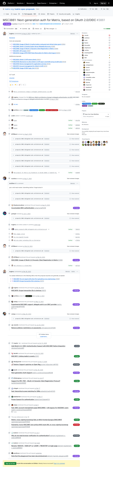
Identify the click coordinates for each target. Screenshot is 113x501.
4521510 (77, 91)
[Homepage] (4, 3)
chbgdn (16, 388)
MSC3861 (16, 104)
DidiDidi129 (17, 396)
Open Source (41, 3)
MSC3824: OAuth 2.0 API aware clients (27, 59)
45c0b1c (77, 234)
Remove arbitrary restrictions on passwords (33, 328)
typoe (15, 120)
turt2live (14, 24)
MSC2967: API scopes (22, 51)
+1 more (107, 116)
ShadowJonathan (19, 205)
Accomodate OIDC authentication (28, 208)
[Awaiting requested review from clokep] (109, 55)
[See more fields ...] (108, 114)
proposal (26, 110)
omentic (16, 325)
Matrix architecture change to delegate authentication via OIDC (33, 91)
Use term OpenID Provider (21, 237)
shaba (15, 405)
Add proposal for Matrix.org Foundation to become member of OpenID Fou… (35, 172)
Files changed (52, 28)
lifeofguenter (17, 361)
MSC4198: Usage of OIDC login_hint (26, 68)
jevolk (15, 370)
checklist (11, 78)
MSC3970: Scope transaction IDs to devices (29, 281)
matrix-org (9, 9)
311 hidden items (44, 334)
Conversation (12, 28)
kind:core (42, 110)
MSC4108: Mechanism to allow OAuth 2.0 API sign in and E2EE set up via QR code (39, 61)
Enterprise (52, 3)
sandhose (17, 453)
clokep (16, 301)
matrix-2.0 (28, 296)
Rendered (12, 37)
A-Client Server (34, 110)
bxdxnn (16, 433)
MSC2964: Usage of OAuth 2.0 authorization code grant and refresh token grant (39, 44)
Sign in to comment (59, 463)
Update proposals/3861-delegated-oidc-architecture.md (31, 229)
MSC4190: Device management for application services (31, 64)
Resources (30, 3)
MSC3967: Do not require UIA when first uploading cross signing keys (37, 279)
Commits (27, 28)
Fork (94, 9)
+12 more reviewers (87, 60)
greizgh (13, 213)
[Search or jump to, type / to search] (90, 3)
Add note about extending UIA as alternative (27, 240)
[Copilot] (12, 343)
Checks (39, 28)
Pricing (62, 3)
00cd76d (77, 120)
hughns (11, 33)
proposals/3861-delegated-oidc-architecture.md (29, 138)
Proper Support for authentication (30, 399)
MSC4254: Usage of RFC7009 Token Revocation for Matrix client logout (36, 53)
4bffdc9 (77, 265)
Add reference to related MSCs (23, 265)
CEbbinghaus (18, 378)
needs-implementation (51, 110)
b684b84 (77, 125)
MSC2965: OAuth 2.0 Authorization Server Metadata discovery (34, 46)
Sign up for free (10, 463)
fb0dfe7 (77, 229)
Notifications (83, 9)
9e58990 (77, 172)
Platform (11, 3)
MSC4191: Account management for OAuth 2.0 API (30, 66)
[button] (37, 33)
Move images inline (19, 234)
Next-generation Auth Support (32, 373)
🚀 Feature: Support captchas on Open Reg (34, 364)
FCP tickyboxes (13, 81)
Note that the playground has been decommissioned (39, 456)
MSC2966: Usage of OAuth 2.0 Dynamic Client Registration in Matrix (35, 48)
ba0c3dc (77, 237)
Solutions (20, 3)
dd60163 (77, 128)
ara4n (13, 115)
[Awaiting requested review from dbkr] (109, 58)
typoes (15, 125)
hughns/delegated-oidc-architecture (50, 23)
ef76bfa (77, 240)
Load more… (43, 336)
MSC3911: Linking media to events (25, 356)
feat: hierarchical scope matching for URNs (33, 391)
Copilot (16, 343)
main (34, 23)
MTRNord (14, 134)
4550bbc (77, 104)
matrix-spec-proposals (25, 9)
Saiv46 (16, 353)
